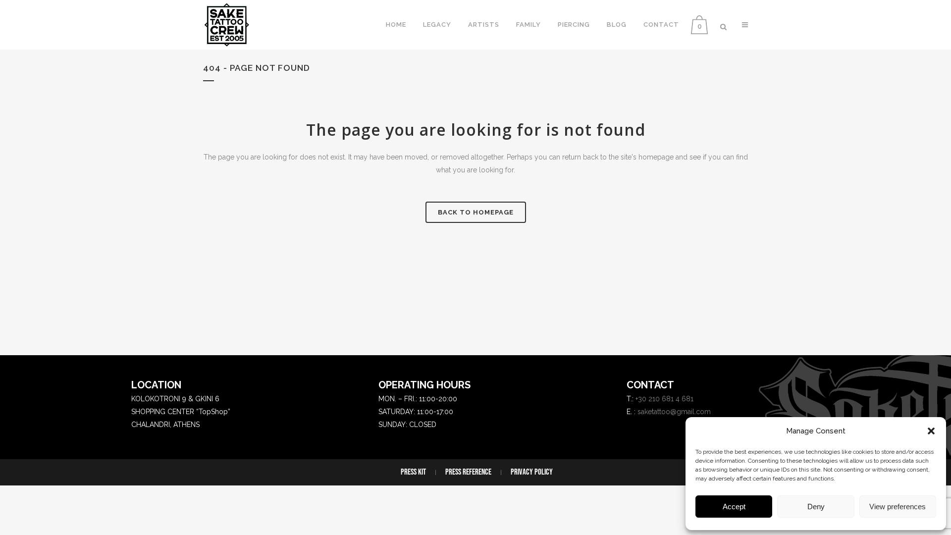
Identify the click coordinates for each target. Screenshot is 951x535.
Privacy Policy (532, 472)
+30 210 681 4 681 (664, 399)
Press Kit (413, 472)
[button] (931, 431)
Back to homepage (476, 212)
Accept (734, 506)
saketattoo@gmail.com (674, 412)
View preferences (897, 506)
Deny (816, 506)
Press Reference (468, 472)
